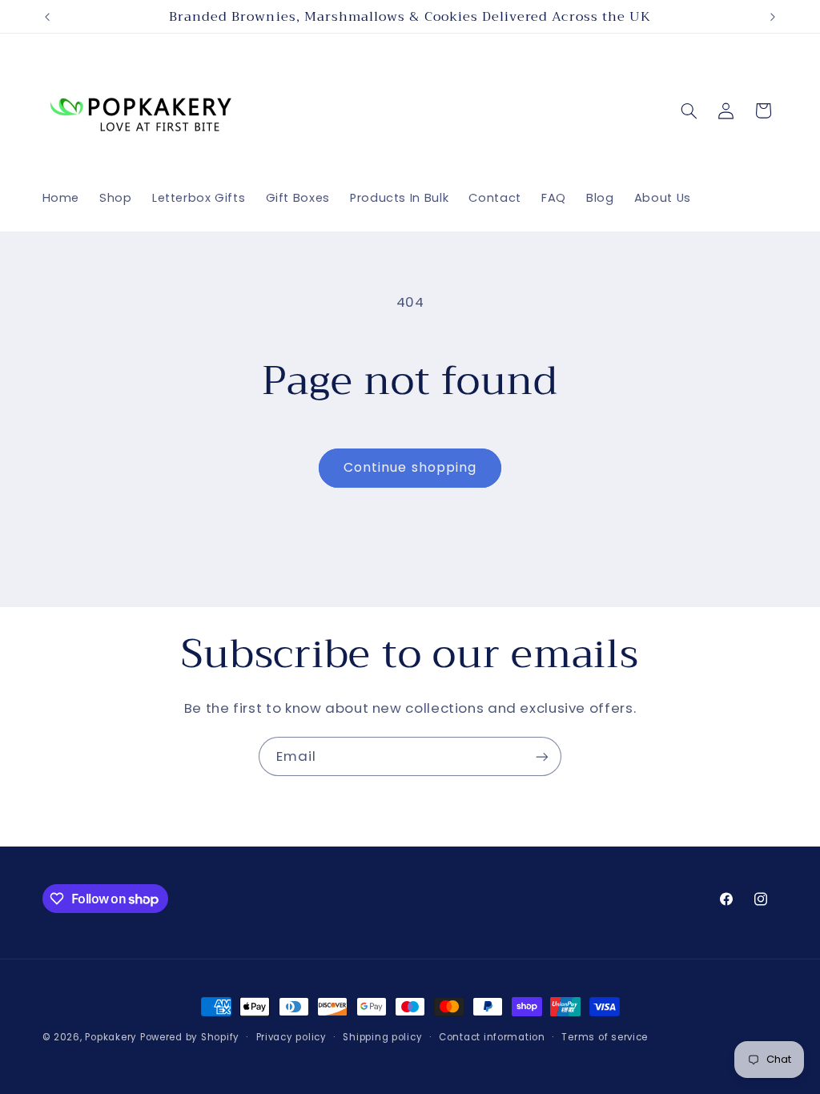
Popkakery (111, 1037)
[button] (688, 110)
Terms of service (604, 1037)
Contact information (492, 1037)
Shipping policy (382, 1037)
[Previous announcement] (47, 17)
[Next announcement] (772, 17)
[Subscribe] (542, 756)
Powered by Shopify (189, 1037)
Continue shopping (410, 467)
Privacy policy (291, 1037)
